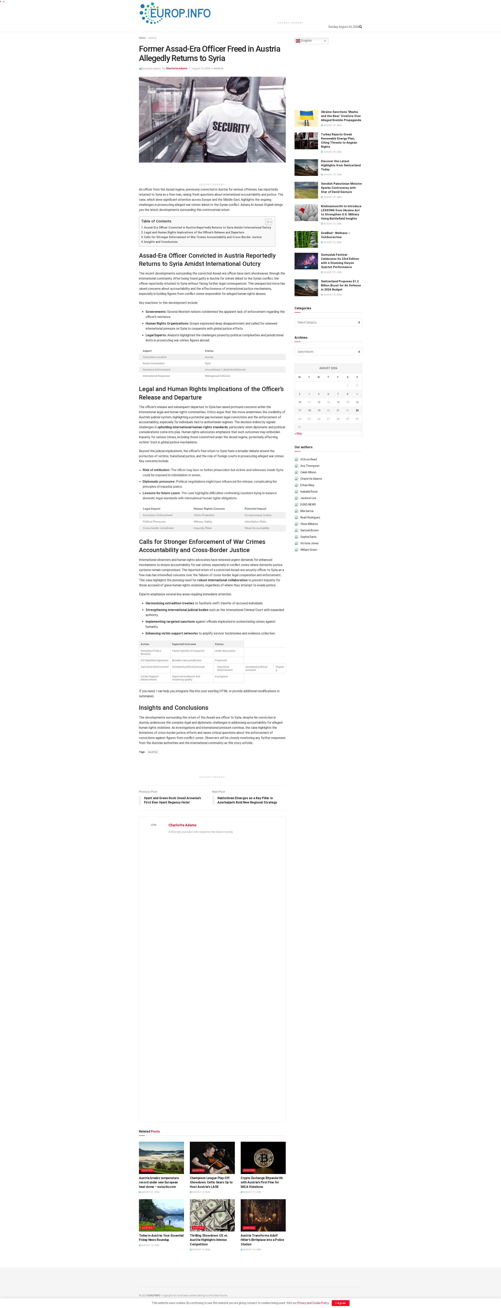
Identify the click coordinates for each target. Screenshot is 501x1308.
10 (299, 402)
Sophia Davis (308, 536)
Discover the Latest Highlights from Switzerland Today (341, 165)
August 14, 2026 (150, 1245)
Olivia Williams (309, 523)
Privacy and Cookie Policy (313, 1302)
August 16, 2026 (201, 68)
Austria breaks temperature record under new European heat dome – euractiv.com (159, 1182)
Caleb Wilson (308, 472)
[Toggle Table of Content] (266, 222)
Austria (152, 38)
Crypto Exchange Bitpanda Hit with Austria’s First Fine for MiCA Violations (262, 1182)
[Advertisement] (291, 10)
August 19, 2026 (201, 1192)
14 (338, 402)
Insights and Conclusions (161, 242)
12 (318, 402)
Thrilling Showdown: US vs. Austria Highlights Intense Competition (209, 1240)
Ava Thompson (310, 465)
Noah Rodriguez (310, 517)
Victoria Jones (309, 543)
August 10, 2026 (251, 1249)
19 (318, 410)
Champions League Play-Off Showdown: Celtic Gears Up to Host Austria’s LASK (211, 1182)
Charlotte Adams (176, 68)
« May (298, 433)
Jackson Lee (308, 498)
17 (299, 410)
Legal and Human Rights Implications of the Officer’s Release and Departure (194, 232)
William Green (308, 549)
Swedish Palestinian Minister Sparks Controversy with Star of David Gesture (341, 188)
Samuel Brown (309, 530)
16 (357, 402)
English (306, 40)
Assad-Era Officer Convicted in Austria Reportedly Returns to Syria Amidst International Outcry (207, 227)
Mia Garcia (307, 511)
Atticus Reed (308, 459)
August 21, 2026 (150, 1192)
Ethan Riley (307, 485)
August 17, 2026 (251, 1192)
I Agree (341, 1303)
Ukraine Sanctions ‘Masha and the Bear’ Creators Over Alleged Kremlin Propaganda (341, 116)
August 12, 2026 (201, 1249)
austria (152, 752)
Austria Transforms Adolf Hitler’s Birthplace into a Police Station (262, 1240)
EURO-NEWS (308, 504)
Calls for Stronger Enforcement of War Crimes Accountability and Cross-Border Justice (203, 237)
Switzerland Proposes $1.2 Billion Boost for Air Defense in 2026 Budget (341, 285)
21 (338, 410)
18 (309, 410)
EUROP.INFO (154, 1295)
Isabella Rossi (309, 491)
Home (142, 38)
